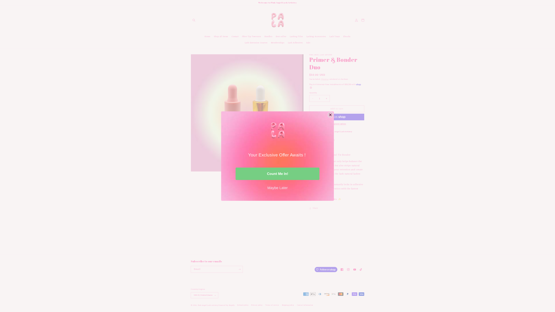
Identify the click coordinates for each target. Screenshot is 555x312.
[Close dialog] (330, 115)
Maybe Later (277, 188)
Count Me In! (277, 174)
